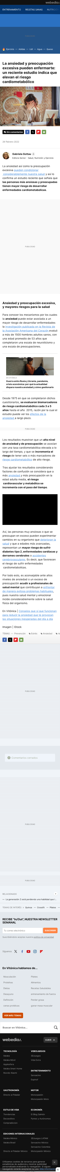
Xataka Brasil (9, 1142)
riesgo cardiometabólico (17, 459)
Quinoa (29, 907)
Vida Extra (36, 1060)
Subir (48, 1040)
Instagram (34, 951)
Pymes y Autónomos (41, 1118)
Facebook (27, 132)
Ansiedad (47, 633)
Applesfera (8, 1064)
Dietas (6, 988)
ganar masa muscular (41, 1005)
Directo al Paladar (11, 1095)
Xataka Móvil (9, 1060)
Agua (39, 49)
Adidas (22, 49)
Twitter (33, 132)
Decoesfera (8, 1118)
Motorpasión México (41, 1151)
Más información (48, 1169)
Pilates (53, 907)
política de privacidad (44, 937)
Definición (8, 1000)
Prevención (20, 633)
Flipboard (38, 132)
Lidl (31, 49)
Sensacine (36, 1075)
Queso (50, 49)
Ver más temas (12, 1015)
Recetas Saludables (41, 988)
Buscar (56, 1027)
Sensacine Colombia (40, 1147)
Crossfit (41, 907)
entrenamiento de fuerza (43, 994)
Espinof (34, 1079)
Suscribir (50, 930)
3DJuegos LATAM (39, 1138)
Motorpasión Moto (40, 1099)
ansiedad (14, 475)
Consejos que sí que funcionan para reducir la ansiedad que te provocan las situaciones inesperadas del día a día (29, 615)
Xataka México (10, 1138)
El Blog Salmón (38, 1114)
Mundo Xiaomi (10, 1073)
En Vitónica (11, 378)
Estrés (34, 633)
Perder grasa (37, 1000)
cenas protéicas (11, 1005)
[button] (23, 154)
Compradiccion (10, 1123)
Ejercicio (10, 49)
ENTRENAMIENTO (11, 9)
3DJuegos (36, 1056)
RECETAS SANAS (34, 9)
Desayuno (8, 994)
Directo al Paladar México (15, 1151)
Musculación (9, 976)
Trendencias (9, 1114)
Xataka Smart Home (12, 1068)
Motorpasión (37, 1095)
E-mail (44, 132)
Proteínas (8, 982)
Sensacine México (39, 1142)
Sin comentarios (15, 132)
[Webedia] (53, 2)
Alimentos (36, 982)
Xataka (6, 1056)
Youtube (28, 951)
